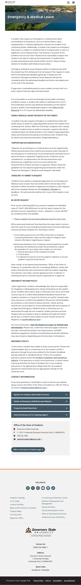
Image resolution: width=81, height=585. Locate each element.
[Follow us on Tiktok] (53, 488)
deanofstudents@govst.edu (33, 387)
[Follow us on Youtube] (43, 488)
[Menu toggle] (73, 2)
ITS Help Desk (15, 514)
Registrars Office (16, 518)
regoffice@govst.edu (31, 319)
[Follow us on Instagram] (38, 488)
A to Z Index (14, 501)
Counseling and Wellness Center (55, 498)
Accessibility (57, 581)
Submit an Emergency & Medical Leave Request (33, 401)
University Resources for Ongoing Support (31, 415)
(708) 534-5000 (40, 547)
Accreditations (69, 581)
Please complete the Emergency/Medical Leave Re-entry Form (40, 219)
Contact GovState (17, 504)
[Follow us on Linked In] (48, 488)
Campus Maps (15, 511)
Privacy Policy (38, 581)
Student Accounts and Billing (53, 517)
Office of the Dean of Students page (27, 450)
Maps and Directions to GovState (23, 508)
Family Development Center (53, 510)
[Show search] (68, 2)
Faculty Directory (48, 507)
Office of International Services (54, 514)
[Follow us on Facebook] (28, 488)
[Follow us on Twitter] (33, 488)
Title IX (48, 581)
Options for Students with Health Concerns (31, 395)
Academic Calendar (49, 189)
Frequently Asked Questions (25, 408)
